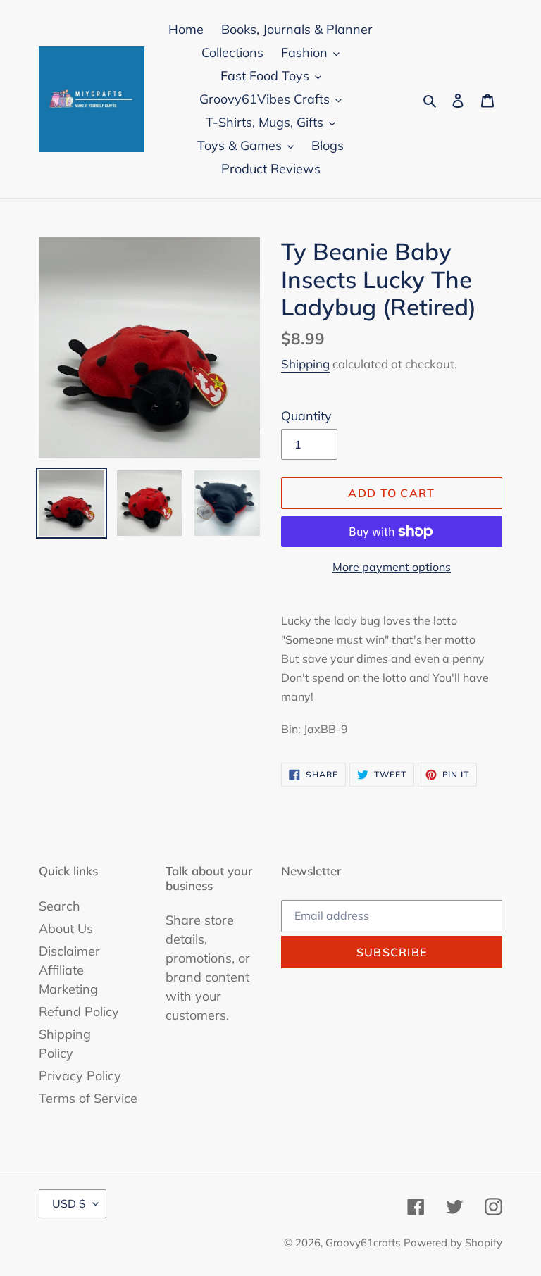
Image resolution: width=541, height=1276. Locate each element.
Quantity (306, 416)
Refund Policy (79, 1011)
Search (59, 906)
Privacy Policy (80, 1076)
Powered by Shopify (453, 1242)
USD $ (69, 1203)
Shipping (305, 363)
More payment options (391, 567)
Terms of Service (88, 1098)
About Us (66, 928)
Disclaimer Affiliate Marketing (69, 970)
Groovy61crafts (362, 1242)
